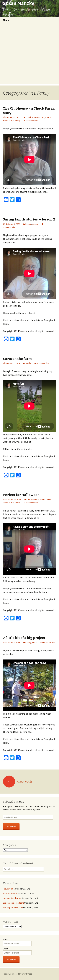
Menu (6, 19)
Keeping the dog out (12, 898)
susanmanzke (32, 120)
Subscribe (11, 826)
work (34, 642)
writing (35, 224)
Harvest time (9, 888)
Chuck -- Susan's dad (35, 117)
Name (5, 939)
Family (17, 120)
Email (5, 948)
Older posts (19, 781)
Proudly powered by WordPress (17, 973)
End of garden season (13, 907)
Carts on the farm (17, 359)
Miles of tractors (10, 893)
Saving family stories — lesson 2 (29, 219)
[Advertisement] (29, 54)
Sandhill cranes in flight (13, 902)
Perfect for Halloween (21, 495)
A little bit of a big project (24, 638)
